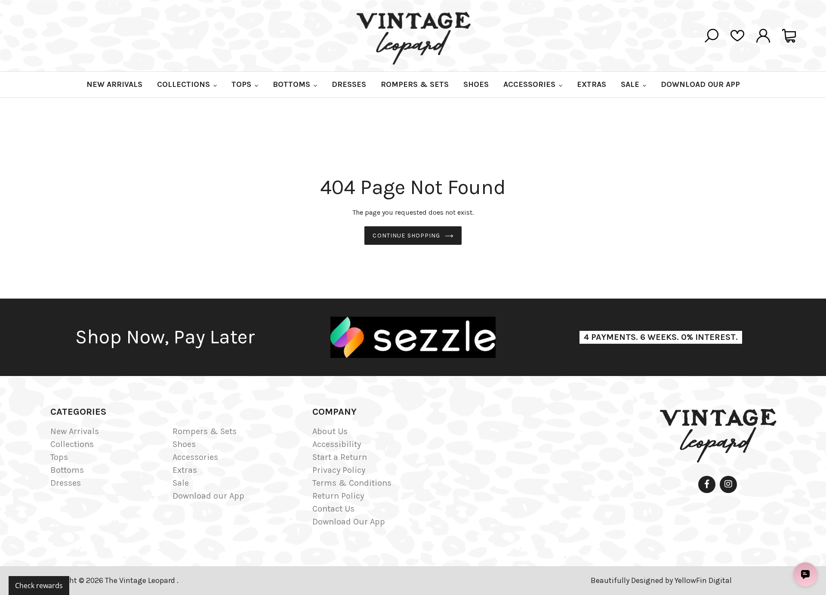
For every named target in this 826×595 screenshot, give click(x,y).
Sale (181, 483)
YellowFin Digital (703, 580)
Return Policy (338, 496)
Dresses (65, 483)
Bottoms (67, 470)
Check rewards (39, 585)
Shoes (184, 444)
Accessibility (336, 444)
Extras (185, 470)
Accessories (195, 457)
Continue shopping (406, 235)
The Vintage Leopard (141, 580)
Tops (59, 457)
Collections (72, 444)
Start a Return (339, 457)
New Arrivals (74, 431)
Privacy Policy (338, 470)
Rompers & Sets (205, 431)
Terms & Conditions (351, 483)
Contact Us (333, 509)
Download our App (208, 496)
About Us (330, 431)
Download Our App (348, 522)
